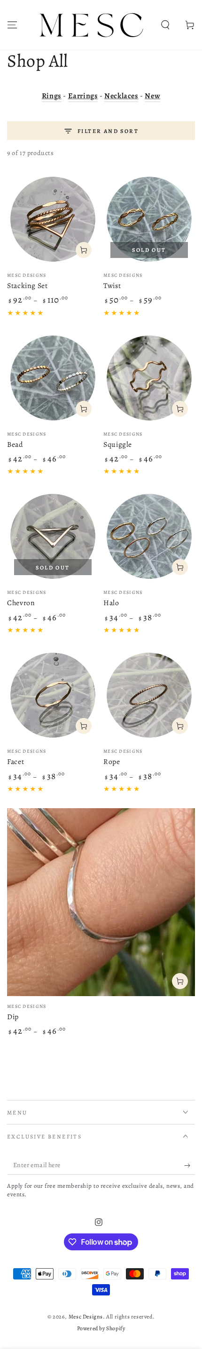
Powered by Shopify (101, 1328)
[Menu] (12, 25)
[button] (165, 25)
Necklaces (121, 96)
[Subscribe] (189, 1165)
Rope (111, 761)
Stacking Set (27, 285)
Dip (13, 1016)
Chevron (21, 603)
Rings (52, 96)
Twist (112, 285)
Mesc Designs (86, 1316)
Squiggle (117, 444)
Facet (15, 761)
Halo (111, 603)
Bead (15, 444)
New (152, 96)
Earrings (83, 96)
